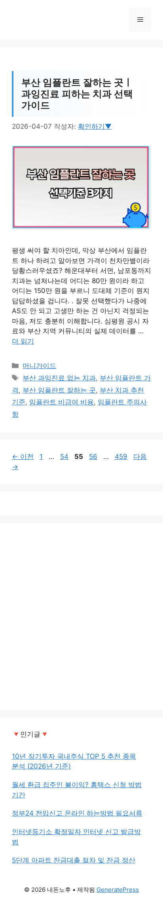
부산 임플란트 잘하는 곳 (59, 390)
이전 (23, 456)
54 (64, 456)
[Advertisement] (81, 616)
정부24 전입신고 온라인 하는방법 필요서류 (77, 813)
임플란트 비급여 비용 (61, 402)
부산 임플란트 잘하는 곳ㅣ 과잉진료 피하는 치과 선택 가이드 (77, 94)
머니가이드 (39, 366)
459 (120, 456)
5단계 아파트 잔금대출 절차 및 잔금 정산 (73, 860)
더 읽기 (23, 341)
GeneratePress (118, 889)
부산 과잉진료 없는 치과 (59, 378)
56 (93, 456)
